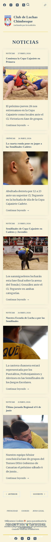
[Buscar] (27, 4)
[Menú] (45, 5)
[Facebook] (4, 5)
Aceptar (14, 536)
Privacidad (12, 511)
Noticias (10, 53)
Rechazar (37, 536)
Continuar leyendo (16, 125)
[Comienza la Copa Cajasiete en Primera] (25, 83)
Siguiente (38, 494)
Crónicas (10, 138)
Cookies (25, 511)
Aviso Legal (38, 511)
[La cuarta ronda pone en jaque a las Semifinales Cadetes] (25, 168)
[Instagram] (10, 5)
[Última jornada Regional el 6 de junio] (25, 432)
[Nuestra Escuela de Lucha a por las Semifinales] (25, 342)
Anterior (12, 494)
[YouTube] (17, 5)
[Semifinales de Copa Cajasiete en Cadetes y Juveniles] (25, 253)
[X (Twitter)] (23, 5)
